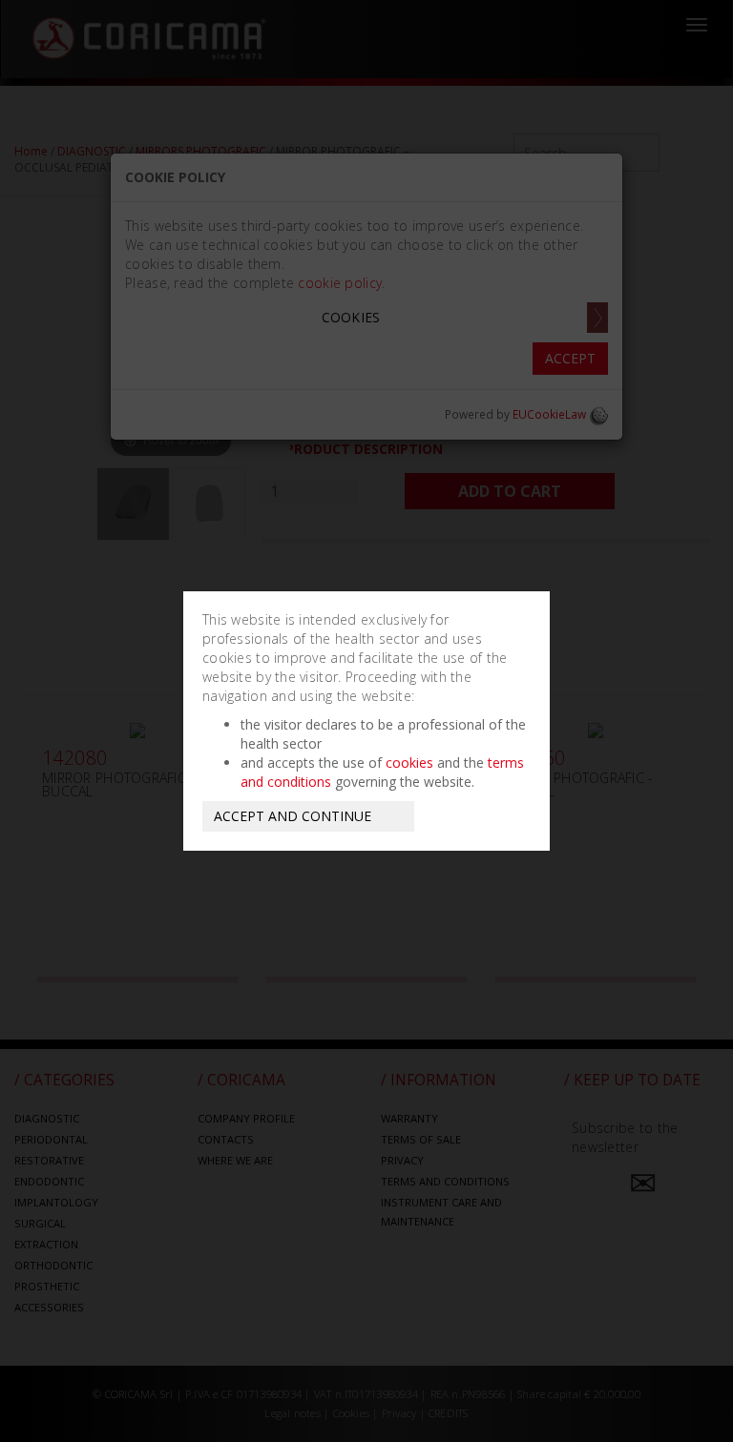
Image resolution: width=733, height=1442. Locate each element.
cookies (409, 762)
